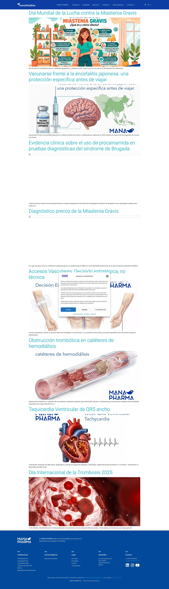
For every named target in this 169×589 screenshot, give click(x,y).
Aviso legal (93, 314)
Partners (106, 5)
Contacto (130, 5)
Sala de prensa (118, 5)
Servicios (95, 5)
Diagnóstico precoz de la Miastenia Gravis (74, 211)
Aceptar (68, 310)
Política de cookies (78, 314)
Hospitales (86, 5)
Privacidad (86, 314)
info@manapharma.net (132, 561)
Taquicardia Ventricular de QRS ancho (69, 409)
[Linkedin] (127, 565)
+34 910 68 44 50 (117, 578)
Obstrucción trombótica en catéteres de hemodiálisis (71, 343)
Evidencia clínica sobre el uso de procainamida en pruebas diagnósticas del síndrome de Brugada (82, 145)
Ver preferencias (100, 310)
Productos (75, 5)
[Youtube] (137, 565)
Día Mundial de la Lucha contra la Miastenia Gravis (83, 13)
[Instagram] (132, 565)
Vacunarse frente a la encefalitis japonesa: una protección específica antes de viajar (79, 76)
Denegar (84, 310)
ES (148, 5)
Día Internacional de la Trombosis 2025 (70, 472)
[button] (107, 276)
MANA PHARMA (62, 5)
